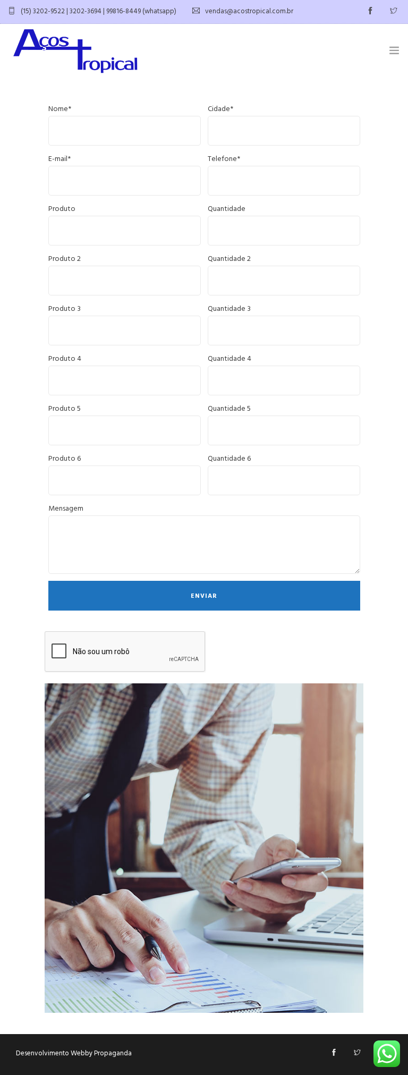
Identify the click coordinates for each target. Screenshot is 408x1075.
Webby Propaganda (101, 1053)
